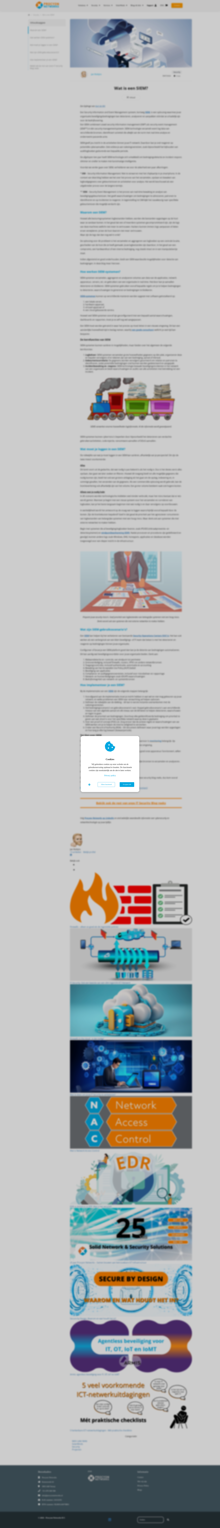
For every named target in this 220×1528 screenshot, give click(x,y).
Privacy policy (110, 775)
